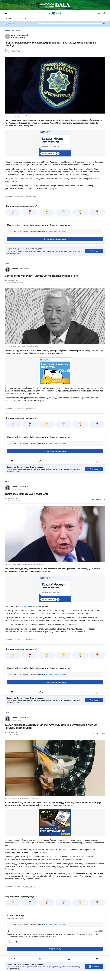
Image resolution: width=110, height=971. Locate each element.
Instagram (95, 251)
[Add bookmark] (97, 462)
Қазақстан (18, 19)
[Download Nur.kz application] (55, 5)
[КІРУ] (104, 13)
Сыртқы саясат (30, 19)
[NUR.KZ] (55, 13)
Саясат (8, 19)
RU (99, 13)
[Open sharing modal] (69, 461)
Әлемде (7, 481)
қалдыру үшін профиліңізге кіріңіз (54, 231)
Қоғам (7, 263)
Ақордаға (58, 805)
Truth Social (27, 606)
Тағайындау (41, 19)
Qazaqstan (39, 353)
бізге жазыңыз (30, 196)
